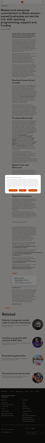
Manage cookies (33, 190)
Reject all (22, 190)
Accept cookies (13, 190)
